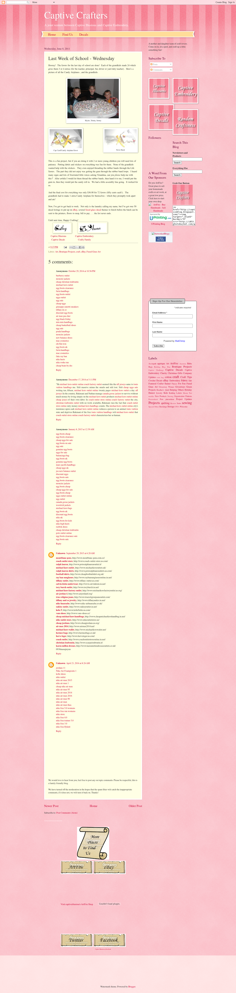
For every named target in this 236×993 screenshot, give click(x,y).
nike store (60, 714)
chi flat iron (61, 343)
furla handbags (62, 291)
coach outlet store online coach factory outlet (109, 399)
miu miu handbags (64, 322)
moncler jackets (63, 278)
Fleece (174, 383)
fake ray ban (61, 356)
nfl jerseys (121, 384)
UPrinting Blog (158, 223)
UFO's (177, 406)
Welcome (184, 406)
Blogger (131, 986)
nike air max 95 (63, 689)
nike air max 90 (63, 698)
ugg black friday (63, 319)
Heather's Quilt (163, 390)
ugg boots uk (61, 346)
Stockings (163, 406)
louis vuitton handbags (102, 412)
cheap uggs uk (62, 467)
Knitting (172, 393)
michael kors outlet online (71, 384)
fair (190, 380)
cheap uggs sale (130, 387)
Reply (58, 369)
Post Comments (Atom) (67, 812)
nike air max (61, 701)
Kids (166, 392)
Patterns (188, 396)
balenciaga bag (62, 455)
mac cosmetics (62, 340)
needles (151, 396)
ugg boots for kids (64, 520)
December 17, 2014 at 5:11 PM (82, 379)
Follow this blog (160, 239)
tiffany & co (61, 309)
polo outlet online (64, 532)
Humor (152, 392)
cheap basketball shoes (66, 325)
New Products (161, 396)
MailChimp (180, 341)
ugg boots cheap (63, 433)
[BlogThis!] (74, 247)
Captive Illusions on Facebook (103, 949)
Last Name (157, 332)
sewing (187, 402)
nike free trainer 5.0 (65, 720)
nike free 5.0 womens (65, 708)
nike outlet (61, 677)
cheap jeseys (61, 399)
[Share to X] (77, 247)
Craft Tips (186, 377)
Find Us (67, 34)
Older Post (135, 806)
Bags (151, 366)
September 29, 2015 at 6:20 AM (80, 553)
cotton (168, 377)
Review (173, 403)
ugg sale (59, 300)
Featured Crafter (156, 383)
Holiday (188, 389)
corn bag (160, 377)
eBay (75, 209)
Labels (179, 393)
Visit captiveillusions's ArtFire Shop (77, 904)
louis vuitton (132, 408)
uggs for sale (61, 452)
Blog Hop (166, 367)
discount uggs (62, 474)
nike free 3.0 (61, 723)
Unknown (60, 553)
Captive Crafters (76, 14)
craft (78, 251)
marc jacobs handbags (65, 464)
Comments (157, 69)
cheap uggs (61, 303)
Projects (154, 402)
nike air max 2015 (64, 680)
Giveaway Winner (166, 387)
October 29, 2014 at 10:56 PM (82, 271)
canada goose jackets (112, 393)
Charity (163, 373)
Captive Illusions (58, 236)
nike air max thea (63, 704)
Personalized (153, 399)
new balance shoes (64, 337)
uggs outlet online (64, 495)
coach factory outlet (93, 384)
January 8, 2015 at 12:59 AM (81, 429)
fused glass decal (93, 209)
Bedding (157, 367)
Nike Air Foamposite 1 (66, 670)
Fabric (184, 380)
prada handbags (63, 331)
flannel (168, 383)
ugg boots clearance (65, 288)
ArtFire (174, 363)
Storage (170, 406)
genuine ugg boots (64, 449)
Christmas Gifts (175, 373)
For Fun (182, 383)
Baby (189, 363)
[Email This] (71, 247)
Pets (161, 399)
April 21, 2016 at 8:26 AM (78, 663)
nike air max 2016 (64, 695)
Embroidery (175, 380)
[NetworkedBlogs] (160, 233)
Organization (179, 396)
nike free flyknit (63, 726)
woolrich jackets (63, 505)
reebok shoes (61, 526)
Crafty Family (84, 239)
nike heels (60, 359)
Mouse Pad (187, 393)
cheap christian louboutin (67, 281)
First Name (157, 322)
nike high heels (62, 523)
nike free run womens (65, 711)
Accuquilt (152, 363)
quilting (165, 403)
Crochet (152, 380)
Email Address (159, 313)
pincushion (170, 399)
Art (56, 251)
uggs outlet (61, 297)
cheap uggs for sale (64, 440)
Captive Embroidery (84, 236)
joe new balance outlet (66, 471)
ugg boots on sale (63, 443)
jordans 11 (60, 667)
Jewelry (159, 393)
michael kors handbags (88, 405)
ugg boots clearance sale (66, 536)
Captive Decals (58, 239)
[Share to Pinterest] (83, 247)
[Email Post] (65, 246)
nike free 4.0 (61, 717)
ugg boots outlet (63, 294)
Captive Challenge (156, 370)
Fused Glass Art (94, 251)
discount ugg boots (64, 312)
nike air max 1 (62, 683)
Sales (179, 403)
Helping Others (177, 389)
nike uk (59, 517)
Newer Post (51, 806)
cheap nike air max (64, 686)
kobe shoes (61, 673)
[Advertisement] (101, 967)
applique (161, 363)
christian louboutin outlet (67, 402)
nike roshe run (62, 362)
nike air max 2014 (64, 692)
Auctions (182, 363)
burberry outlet (63, 275)
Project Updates (184, 399)
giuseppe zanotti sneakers (67, 306)
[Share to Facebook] (80, 247)
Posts (154, 64)
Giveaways (180, 386)
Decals (83, 34)
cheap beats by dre (64, 365)
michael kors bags (64, 508)
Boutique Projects (67, 251)
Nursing (170, 396)
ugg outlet (60, 498)
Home (52, 34)
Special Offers (154, 406)
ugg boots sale (62, 477)
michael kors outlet (64, 284)
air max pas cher (63, 315)
